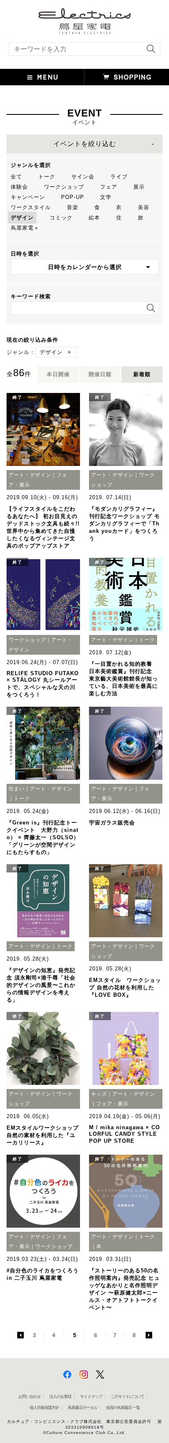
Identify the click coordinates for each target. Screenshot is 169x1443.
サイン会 (82, 177)
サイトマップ (91, 1396)
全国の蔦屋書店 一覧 (123, 1407)
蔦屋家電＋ (25, 228)
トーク (46, 177)
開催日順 (100, 374)
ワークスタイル (31, 207)
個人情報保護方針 (44, 1407)
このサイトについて (127, 1396)
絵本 (94, 218)
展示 (139, 187)
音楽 (72, 207)
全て (16, 177)
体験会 (19, 187)
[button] (42, 77)
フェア (108, 187)
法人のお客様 (60, 1396)
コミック (61, 218)
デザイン (22, 218)
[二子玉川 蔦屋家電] (85, 30)
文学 (106, 197)
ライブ (119, 177)
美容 (143, 207)
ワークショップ (64, 187)
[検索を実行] (149, 51)
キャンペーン (28, 197)
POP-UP (72, 197)
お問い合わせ (29, 1396)
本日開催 (58, 374)
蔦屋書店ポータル (82, 1407)
